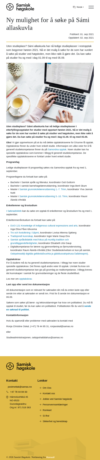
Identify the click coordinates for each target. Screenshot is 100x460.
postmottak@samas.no (20, 387)
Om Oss (47, 388)
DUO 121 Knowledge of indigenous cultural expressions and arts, (44, 225)
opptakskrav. (25, 279)
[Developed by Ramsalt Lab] (50, 457)
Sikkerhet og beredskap (55, 421)
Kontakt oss (49, 393)
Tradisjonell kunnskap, (22, 236)
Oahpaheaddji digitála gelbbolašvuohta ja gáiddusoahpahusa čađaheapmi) (49, 253)
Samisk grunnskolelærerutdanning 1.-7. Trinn (42, 189)
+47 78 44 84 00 (18, 392)
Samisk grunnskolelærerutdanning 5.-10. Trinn (43, 196)
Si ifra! (46, 415)
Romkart (47, 410)
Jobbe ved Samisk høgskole (57, 399)
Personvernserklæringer (55, 404)
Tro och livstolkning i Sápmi (24, 232)
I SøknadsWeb (14, 211)
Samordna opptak (57, 149)
